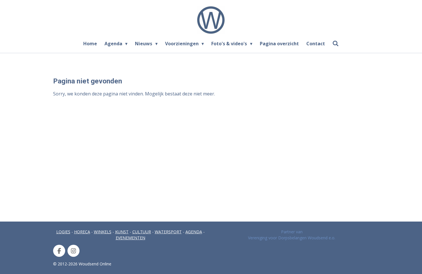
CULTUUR (141, 231)
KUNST (122, 231)
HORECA (82, 231)
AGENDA (193, 231)
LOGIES (63, 231)
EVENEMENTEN (130, 237)
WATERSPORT (168, 231)
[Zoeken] (335, 43)
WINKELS (102, 231)
